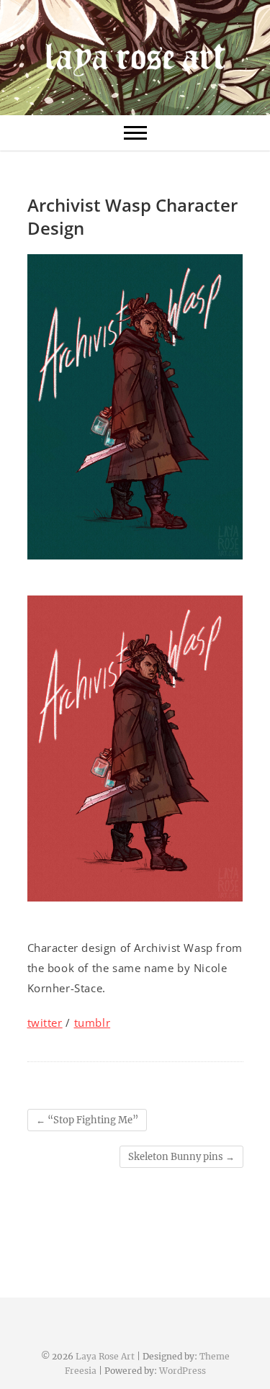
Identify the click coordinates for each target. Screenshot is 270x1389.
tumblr (92, 1022)
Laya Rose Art (105, 1356)
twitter (45, 1022)
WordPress (182, 1370)
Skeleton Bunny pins (181, 1157)
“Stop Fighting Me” (87, 1120)
